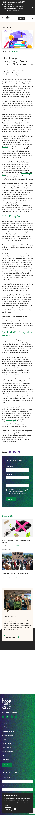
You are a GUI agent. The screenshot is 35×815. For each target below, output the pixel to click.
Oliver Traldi (20, 413)
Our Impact (5, 727)
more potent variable (9, 368)
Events (4, 739)
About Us (5, 723)
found (23, 186)
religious (14, 348)
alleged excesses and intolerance (12, 84)
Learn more (5, 13)
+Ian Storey (14, 51)
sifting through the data (21, 94)
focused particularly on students (18, 364)
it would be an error (10, 340)
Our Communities (7, 735)
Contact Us (5, 759)
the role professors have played (19, 370)
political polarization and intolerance (18, 234)
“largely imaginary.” (15, 240)
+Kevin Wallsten (16, 546)
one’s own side (20, 383)
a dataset (27, 247)
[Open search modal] (28, 18)
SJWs (28, 86)
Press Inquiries (6, 747)
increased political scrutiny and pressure (14, 203)
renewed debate (7, 223)
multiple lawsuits (7, 304)
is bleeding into (11, 420)
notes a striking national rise (10, 192)
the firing (24, 136)
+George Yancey (16, 577)
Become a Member (8, 731)
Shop (3, 755)
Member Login (6, 743)
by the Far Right (20, 398)
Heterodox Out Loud (14, 73)
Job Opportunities (7, 751)
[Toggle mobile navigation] (32, 18)
